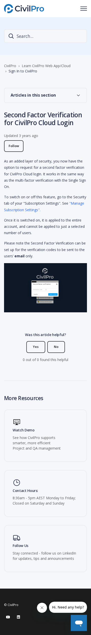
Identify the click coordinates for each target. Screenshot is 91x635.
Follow (14, 146)
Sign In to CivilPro (23, 71)
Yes (36, 347)
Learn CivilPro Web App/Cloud (46, 65)
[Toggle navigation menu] (83, 8)
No (56, 347)
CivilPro (10, 65)
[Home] (24, 8)
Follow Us (20, 546)
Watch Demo (24, 430)
